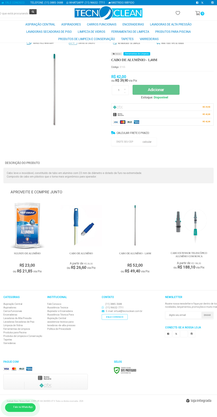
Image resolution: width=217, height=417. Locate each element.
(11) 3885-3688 (113, 304)
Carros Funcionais (12, 311)
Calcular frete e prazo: (133, 133)
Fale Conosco (15, 2)
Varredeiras (9, 343)
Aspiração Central (12, 304)
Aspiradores (9, 307)
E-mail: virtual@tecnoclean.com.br (123, 311)
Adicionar (156, 89)
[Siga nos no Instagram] (213, 2)
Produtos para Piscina (14, 332)
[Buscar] (33, 11)
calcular (147, 141)
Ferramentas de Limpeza (137, 54)
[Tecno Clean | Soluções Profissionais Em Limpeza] (108, 13)
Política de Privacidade (59, 329)
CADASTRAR (203, 315)
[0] (197, 13)
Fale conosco (114, 317)
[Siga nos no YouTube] (185, 333)
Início (118, 54)
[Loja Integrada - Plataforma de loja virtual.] (199, 400)
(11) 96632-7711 (114, 307)
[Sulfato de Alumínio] (27, 238)
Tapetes (7, 339)
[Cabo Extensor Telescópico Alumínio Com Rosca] (189, 237)
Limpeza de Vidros (13, 325)
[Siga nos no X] (202, 2)
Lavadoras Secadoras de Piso (18, 321)
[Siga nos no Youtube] (208, 2)
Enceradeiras (10, 314)
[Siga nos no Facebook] (197, 2)
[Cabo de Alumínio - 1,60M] (135, 238)
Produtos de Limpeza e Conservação (22, 336)
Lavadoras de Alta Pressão (17, 318)
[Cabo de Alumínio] (81, 237)
